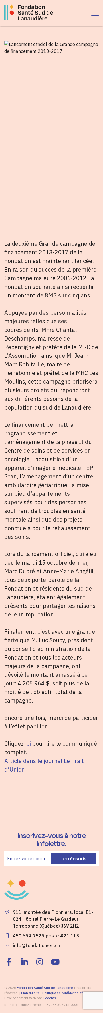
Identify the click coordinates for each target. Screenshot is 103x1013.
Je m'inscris (73, 858)
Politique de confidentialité (62, 993)
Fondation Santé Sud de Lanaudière (45, 987)
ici (28, 743)
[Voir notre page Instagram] (40, 962)
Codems (49, 998)
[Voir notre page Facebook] (10, 962)
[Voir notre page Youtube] (55, 962)
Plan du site (30, 993)
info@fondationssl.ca (36, 945)
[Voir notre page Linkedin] (24, 962)
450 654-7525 (28, 936)
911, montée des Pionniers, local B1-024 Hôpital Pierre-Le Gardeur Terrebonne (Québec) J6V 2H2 (53, 919)
